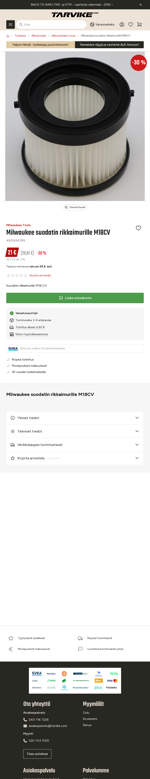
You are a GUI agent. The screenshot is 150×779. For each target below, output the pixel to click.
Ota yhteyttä (36, 704)
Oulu (86, 712)
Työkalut (20, 35)
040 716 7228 (39, 719)
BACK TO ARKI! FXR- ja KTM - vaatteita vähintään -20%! (72, 4)
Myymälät (93, 704)
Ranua (87, 725)
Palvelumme (96, 770)
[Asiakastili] (122, 24)
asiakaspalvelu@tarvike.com (48, 726)
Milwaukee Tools (18, 225)
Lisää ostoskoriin (78, 298)
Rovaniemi (90, 719)
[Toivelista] (130, 24)
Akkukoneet (38, 35)
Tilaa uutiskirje (37, 754)
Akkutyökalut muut (64, 35)
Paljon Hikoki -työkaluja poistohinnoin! (41, 44)
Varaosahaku (105, 24)
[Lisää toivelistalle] (138, 228)
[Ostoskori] (139, 24)
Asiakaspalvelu (39, 770)
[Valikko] (10, 24)
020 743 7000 (39, 740)
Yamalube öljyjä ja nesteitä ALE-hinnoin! (109, 44)
